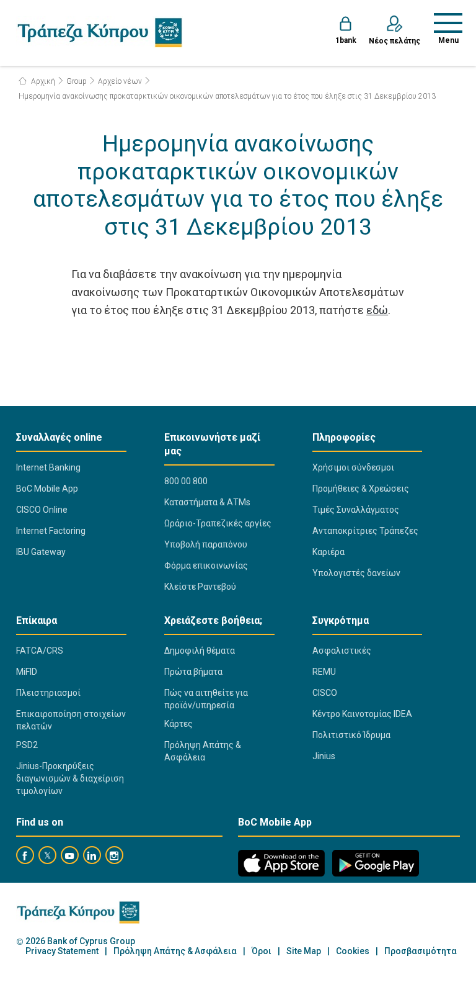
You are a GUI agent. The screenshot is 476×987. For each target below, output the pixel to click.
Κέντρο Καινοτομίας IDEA (362, 714)
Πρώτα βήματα (193, 672)
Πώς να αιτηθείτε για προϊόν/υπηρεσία (206, 699)
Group (76, 81)
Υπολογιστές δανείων (356, 573)
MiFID (26, 672)
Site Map (303, 951)
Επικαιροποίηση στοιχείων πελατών (71, 720)
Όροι (261, 951)
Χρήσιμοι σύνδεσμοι (353, 467)
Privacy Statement (62, 951)
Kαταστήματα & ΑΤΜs (207, 502)
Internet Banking (48, 467)
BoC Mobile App (47, 489)
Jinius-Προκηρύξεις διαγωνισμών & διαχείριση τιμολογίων (70, 778)
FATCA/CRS (39, 651)
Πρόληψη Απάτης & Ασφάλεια (202, 751)
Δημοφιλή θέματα (199, 651)
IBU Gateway (41, 552)
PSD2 (27, 745)
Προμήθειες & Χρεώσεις (360, 489)
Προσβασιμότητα (420, 951)
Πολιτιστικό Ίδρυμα (351, 735)
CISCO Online (42, 510)
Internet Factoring (51, 531)
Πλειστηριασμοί (48, 693)
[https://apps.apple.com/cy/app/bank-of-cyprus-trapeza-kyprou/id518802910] (281, 863)
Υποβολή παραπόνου (205, 544)
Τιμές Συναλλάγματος (355, 510)
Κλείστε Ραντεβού (200, 587)
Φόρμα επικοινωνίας (206, 565)
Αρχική (42, 81)
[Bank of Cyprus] (99, 32)
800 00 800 (186, 481)
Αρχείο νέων (120, 81)
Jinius (323, 756)
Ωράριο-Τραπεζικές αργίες (217, 523)
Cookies (352, 951)
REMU (324, 672)
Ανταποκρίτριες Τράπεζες (365, 531)
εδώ (377, 310)
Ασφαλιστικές (341, 651)
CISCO (324, 693)
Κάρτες (178, 724)
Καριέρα (328, 552)
